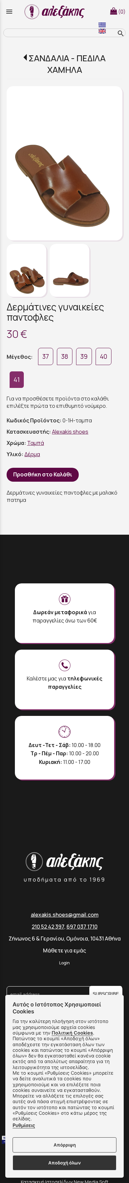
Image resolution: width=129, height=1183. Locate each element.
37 (45, 356)
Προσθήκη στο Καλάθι (42, 474)
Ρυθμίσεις (24, 1125)
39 (84, 356)
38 (64, 356)
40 (103, 356)
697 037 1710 (82, 926)
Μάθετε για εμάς (64, 950)
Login (64, 963)
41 (17, 379)
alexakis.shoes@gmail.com (65, 914)
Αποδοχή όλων (64, 1162)
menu (9, 12)
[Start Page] (55, 11)
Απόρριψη (65, 1145)
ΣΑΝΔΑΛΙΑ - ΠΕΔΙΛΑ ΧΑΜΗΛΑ (67, 64)
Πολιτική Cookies (72, 1033)
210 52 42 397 (48, 926)
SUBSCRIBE (106, 993)
